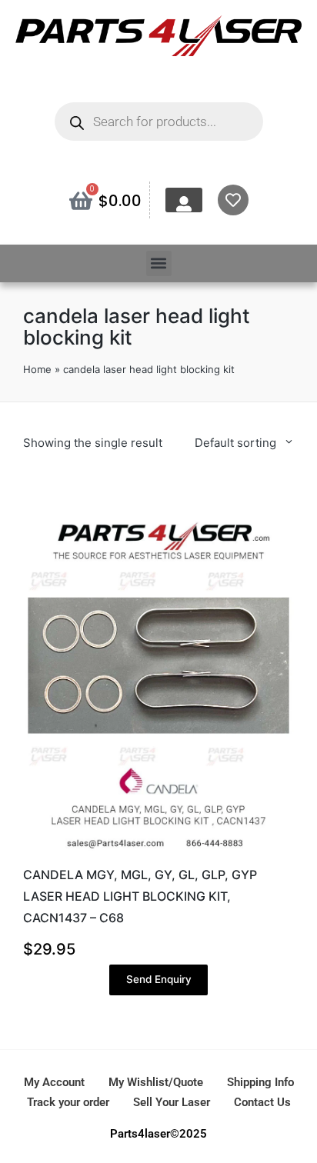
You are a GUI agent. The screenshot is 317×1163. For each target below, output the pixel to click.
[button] (159, 263)
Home (37, 369)
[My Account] (184, 204)
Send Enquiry (159, 979)
